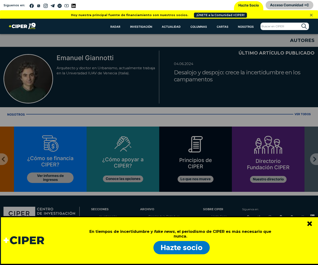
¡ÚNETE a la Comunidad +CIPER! (220, 15)
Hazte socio (182, 247)
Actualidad (171, 26)
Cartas (222, 26)
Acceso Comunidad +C (289, 5)
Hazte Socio (248, 5)
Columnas (198, 26)
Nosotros (246, 26)
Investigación (141, 26)
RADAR (115, 26)
